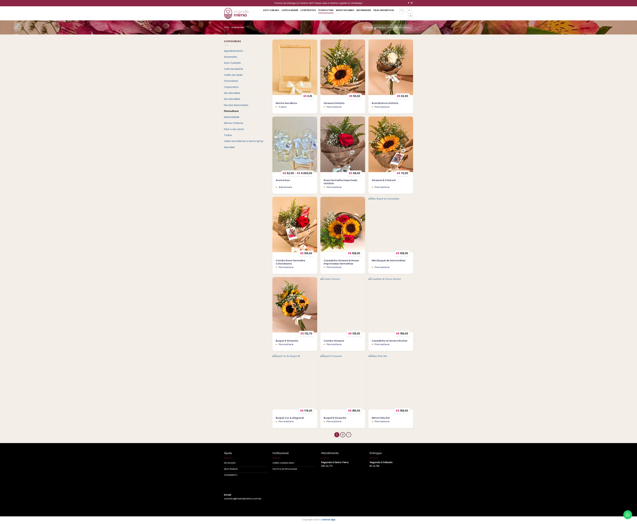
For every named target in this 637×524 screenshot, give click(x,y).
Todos (228, 135)
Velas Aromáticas (383, 10)
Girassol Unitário (334, 103)
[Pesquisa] (401, 10)
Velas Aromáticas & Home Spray (243, 141)
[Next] (348, 434)
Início (226, 27)
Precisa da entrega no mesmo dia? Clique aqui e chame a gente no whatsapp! (319, 3)
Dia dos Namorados (236, 105)
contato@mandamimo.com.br (242, 498)
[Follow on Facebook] (409, 3)
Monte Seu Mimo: (287, 103)
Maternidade (363, 10)
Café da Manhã (290, 10)
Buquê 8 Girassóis (335, 418)
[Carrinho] (410, 16)
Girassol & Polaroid (383, 180)
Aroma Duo (283, 180)
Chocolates (231, 81)
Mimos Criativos (233, 123)
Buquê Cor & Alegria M (290, 418)
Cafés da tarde (233, 75)
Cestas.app (328, 519)
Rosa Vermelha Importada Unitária (340, 182)
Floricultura (326, 10)
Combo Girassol (334, 340)
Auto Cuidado (271, 10)
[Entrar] (409, 10)
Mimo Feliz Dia (381, 418)
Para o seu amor (234, 129)
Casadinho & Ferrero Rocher (389, 340)
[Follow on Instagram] (412, 3)
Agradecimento (233, 51)
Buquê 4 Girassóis (287, 340)
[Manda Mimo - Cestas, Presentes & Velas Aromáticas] (238, 13)
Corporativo (308, 10)
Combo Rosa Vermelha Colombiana (290, 262)
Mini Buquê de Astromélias (388, 260)
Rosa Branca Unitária (385, 103)
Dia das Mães (232, 93)
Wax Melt (229, 147)
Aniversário (230, 57)
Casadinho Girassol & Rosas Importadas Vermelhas (341, 262)
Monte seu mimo (345, 10)
